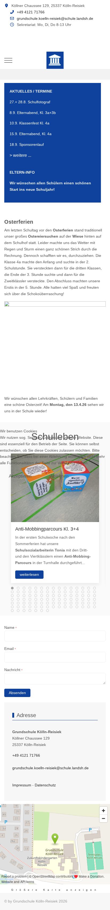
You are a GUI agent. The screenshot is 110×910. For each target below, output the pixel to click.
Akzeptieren (20, 476)
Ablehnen (59, 476)
